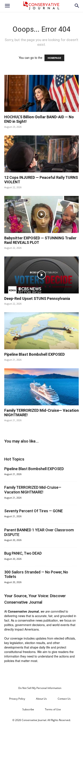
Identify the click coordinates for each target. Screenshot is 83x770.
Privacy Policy (17, 698)
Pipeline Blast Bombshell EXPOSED (34, 354)
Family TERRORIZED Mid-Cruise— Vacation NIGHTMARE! (32, 489)
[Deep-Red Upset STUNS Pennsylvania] (41, 274)
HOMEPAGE (54, 57)
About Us (41, 698)
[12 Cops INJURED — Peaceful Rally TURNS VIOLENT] (41, 153)
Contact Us (64, 698)
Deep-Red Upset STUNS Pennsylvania (37, 298)
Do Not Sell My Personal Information (39, 688)
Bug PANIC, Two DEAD (23, 553)
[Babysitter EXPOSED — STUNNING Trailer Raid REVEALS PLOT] (41, 214)
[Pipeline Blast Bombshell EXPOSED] (41, 330)
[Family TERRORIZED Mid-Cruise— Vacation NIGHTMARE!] (41, 386)
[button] (7, 6)
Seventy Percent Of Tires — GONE (33, 511)
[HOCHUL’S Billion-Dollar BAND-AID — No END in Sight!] (41, 93)
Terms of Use (53, 709)
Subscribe (28, 709)
